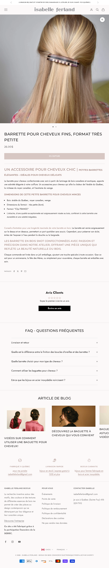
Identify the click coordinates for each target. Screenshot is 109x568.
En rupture (54, 156)
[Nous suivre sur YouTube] (19, 541)
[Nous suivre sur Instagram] (12, 541)
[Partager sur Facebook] (14, 271)
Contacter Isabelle (84, 488)
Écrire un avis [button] (54, 308)
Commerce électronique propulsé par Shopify (73, 555)
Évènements (47, 494)
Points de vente (48, 498)
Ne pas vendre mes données (54, 523)
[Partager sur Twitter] (18, 271)
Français (61, 550)
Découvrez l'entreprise (14, 520)
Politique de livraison (51, 503)
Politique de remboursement (54, 508)
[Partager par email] (25, 271)
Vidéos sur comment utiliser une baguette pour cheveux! (25, 442)
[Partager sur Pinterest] (21, 271)
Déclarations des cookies (53, 518)
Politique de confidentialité (54, 513)
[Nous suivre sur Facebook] (5, 541)
